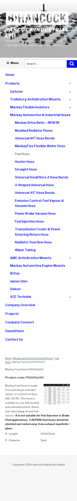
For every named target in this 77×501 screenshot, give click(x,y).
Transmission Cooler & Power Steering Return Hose (38, 231)
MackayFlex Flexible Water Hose (40, 146)
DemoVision (14, 331)
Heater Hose (24, 162)
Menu (15, 63)
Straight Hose (26, 169)
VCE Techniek (20, 297)
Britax (15, 273)
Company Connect (19, 322)
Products (12, 83)
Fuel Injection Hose (29, 221)
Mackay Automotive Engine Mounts (37, 266)
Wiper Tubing (25, 250)
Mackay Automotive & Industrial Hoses (40, 115)
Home (9, 75)
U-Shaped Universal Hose (34, 185)
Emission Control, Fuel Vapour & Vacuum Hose (39, 203)
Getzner (16, 91)
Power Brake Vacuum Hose (35, 213)
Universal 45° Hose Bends (35, 193)
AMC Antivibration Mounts (30, 258)
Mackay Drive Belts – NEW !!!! (37, 123)
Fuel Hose (22, 154)
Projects (12, 314)
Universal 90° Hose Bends (35, 138)
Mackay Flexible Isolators (29, 107)
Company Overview (20, 305)
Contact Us (14, 339)
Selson (15, 289)
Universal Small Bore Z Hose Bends (41, 177)
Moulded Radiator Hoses (34, 130)
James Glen (18, 281)
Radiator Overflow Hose (33, 242)
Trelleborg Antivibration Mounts (35, 99)
